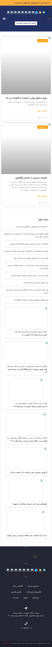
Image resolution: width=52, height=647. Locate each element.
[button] (4, 18)
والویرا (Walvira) (7, 643)
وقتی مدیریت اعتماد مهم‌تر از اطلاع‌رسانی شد (31, 403)
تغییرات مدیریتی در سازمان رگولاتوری (31, 177)
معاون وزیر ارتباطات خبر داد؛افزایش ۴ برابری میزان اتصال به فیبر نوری (26, 251)
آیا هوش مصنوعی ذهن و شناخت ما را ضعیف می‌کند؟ (28, 472)
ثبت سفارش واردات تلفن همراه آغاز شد (35, 283)
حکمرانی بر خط (33, 586)
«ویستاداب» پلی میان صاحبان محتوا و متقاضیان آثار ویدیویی (29, 244)
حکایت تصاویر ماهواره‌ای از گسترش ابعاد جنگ (31, 332)
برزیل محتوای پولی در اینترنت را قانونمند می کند (26, 98)
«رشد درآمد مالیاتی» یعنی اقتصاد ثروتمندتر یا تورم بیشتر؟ (27, 535)
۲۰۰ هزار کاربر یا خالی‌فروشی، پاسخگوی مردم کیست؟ (32, 3)
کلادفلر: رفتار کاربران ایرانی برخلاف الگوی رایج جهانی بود (27, 438)
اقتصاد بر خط (18, 586)
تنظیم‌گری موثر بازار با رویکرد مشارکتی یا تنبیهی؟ (29, 504)
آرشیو (26, 597)
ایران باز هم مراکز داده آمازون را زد (34, 335)
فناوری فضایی (16, 592)
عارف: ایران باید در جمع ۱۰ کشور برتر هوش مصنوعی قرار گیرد (29, 275)
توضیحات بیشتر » (41, 111)
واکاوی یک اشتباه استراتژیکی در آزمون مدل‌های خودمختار (27, 366)
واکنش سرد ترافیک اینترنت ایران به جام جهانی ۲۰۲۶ (28, 441)
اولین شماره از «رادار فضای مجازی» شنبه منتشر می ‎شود (31, 258)
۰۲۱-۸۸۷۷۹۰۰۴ (26, 628)
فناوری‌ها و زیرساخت (33, 592)
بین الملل (36, 597)
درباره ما (16, 597)
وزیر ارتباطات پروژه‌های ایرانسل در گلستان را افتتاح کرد (31, 300)
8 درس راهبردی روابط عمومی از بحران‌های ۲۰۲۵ (30, 406)
